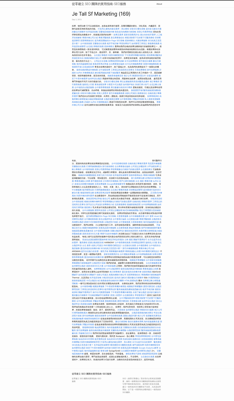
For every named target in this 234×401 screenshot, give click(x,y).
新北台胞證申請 (105, 219)
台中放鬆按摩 (104, 70)
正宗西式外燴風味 (111, 181)
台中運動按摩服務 (128, 254)
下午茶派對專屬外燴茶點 (135, 55)
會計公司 (128, 75)
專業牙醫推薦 (104, 37)
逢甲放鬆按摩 (138, 345)
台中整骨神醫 (86, 286)
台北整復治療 (133, 219)
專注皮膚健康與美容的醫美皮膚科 (134, 81)
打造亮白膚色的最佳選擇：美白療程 (113, 29)
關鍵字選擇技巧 (140, 239)
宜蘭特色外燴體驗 (118, 330)
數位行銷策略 (121, 321)
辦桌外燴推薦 (135, 228)
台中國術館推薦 (91, 219)
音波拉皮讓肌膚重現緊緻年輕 (95, 239)
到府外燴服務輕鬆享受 (90, 342)
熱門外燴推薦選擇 (149, 228)
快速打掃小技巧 (142, 84)
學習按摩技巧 (125, 43)
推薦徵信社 (142, 93)
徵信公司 (106, 198)
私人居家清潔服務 (152, 99)
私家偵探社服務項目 (132, 339)
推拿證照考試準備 (101, 64)
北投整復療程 (120, 204)
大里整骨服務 (123, 216)
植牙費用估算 (88, 190)
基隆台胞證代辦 (130, 315)
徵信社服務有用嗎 (135, 321)
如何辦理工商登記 (139, 43)
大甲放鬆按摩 (153, 166)
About (159, 4)
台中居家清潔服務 (102, 231)
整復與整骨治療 (87, 192)
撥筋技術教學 (101, 315)
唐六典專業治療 (138, 178)
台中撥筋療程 (143, 245)
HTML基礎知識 (131, 280)
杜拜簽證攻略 (92, 31)
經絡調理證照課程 (150, 353)
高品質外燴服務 (154, 163)
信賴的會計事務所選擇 (137, 163)
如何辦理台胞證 (79, 266)
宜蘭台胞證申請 (117, 231)
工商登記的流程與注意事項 (122, 70)
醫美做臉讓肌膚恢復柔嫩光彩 (129, 289)
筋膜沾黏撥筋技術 (96, 242)
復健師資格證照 (134, 204)
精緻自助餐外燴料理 (93, 201)
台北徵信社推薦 (129, 245)
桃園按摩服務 (99, 286)
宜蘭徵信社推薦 (99, 43)
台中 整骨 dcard (152, 216)
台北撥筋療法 (146, 169)
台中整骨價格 (126, 99)
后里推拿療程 (147, 339)
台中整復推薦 (124, 222)
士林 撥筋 (128, 239)
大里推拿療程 (137, 222)
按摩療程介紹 (108, 204)
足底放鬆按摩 (88, 67)
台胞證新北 (156, 219)
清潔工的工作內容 (104, 175)
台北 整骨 (86, 245)
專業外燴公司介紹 (90, 37)
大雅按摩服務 (141, 40)
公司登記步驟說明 (138, 166)
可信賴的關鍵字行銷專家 (99, 295)
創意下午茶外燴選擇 (95, 348)
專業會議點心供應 (82, 181)
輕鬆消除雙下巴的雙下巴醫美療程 (139, 37)
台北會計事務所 (101, 55)
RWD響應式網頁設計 (113, 245)
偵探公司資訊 (131, 93)
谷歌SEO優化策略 (137, 29)
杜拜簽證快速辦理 (120, 175)
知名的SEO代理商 (86, 339)
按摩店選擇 (118, 34)
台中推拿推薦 (86, 43)
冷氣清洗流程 (156, 198)
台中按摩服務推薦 (149, 204)
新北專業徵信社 (117, 37)
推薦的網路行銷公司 (93, 58)
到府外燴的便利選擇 (85, 195)
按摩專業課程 (153, 96)
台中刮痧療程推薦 (120, 163)
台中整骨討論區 (120, 219)
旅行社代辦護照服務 (101, 292)
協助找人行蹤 (88, 84)
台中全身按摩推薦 (84, 301)
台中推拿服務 (110, 266)
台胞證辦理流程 (134, 330)
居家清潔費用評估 (131, 34)
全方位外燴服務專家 (134, 64)
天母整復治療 (135, 301)
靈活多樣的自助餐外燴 (90, 248)
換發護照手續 (137, 90)
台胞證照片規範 (111, 222)
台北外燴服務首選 (153, 263)
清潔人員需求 (102, 93)
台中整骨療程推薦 (123, 242)
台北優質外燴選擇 (129, 351)
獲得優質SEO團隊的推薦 (121, 345)
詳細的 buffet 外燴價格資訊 (96, 102)
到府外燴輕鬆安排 (116, 55)
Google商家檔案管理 (116, 184)
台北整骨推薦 (122, 228)
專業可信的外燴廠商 (109, 233)
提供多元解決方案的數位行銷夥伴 (129, 277)
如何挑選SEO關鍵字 (87, 274)
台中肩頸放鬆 (78, 201)
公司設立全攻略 (101, 61)
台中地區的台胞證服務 (84, 87)
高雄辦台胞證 (78, 222)
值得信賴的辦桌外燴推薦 (87, 70)
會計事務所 (155, 81)
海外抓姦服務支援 (84, 64)
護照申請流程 (100, 210)
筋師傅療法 (130, 40)
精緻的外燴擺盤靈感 (87, 175)
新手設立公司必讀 (94, 204)
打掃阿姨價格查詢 (94, 166)
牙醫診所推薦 (138, 99)
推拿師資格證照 (79, 280)
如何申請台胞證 (95, 78)
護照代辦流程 (149, 286)
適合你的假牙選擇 (148, 34)
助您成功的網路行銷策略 (125, 31)
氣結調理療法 (100, 327)
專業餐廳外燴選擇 (117, 251)
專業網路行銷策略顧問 (81, 263)
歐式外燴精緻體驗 (131, 210)
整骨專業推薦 (78, 257)
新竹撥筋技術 (96, 181)
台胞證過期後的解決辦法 (142, 312)
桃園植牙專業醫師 (137, 260)
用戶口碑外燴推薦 (127, 181)
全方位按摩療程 (131, 61)
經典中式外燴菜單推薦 (94, 222)
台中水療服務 (88, 210)
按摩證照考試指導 (103, 192)
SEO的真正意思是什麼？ (111, 248)
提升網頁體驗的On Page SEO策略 (109, 40)
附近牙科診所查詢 (116, 239)
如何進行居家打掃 (112, 348)
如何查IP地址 (129, 84)
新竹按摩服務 (153, 70)
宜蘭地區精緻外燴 (106, 31)
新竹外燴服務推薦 (117, 93)
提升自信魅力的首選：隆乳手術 (94, 251)
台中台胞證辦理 (113, 269)
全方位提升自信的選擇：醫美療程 (146, 342)
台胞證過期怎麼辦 (111, 99)
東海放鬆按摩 (101, 84)
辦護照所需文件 (139, 75)
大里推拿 (121, 310)
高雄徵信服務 (78, 102)
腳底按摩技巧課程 (134, 353)
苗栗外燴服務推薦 (151, 64)
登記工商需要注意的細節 (150, 210)
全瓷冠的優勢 (152, 75)
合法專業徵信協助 (116, 64)
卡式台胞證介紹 (93, 280)
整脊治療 (104, 351)
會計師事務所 (115, 272)
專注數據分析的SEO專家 (121, 87)
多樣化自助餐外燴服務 (84, 184)
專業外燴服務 (149, 175)
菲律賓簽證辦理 (136, 190)
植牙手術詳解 (113, 43)
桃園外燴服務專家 (90, 228)
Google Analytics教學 (148, 348)
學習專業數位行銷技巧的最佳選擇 (125, 169)
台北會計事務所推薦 (95, 46)
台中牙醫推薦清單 (127, 298)
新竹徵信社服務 (145, 61)
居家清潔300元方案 (91, 233)
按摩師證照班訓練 (116, 61)
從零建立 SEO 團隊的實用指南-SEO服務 (99, 4)
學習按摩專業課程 (143, 336)
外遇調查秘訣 (154, 277)
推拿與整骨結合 (136, 175)
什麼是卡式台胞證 (114, 84)
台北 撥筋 (139, 181)
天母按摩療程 (140, 70)
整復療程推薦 (153, 43)
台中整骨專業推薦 (102, 87)
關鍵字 (75, 274)
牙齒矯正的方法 (85, 333)
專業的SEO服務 (147, 310)
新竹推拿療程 (108, 166)
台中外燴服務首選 (137, 216)
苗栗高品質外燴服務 (107, 228)
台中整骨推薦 (88, 169)
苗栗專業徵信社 (87, 40)
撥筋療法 (88, 207)
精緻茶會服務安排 (115, 75)
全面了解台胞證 (139, 292)
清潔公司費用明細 (144, 31)
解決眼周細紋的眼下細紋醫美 (107, 72)
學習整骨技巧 (141, 295)
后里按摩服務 (101, 184)
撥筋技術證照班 (131, 231)
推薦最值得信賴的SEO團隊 (112, 280)
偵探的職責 (147, 272)
